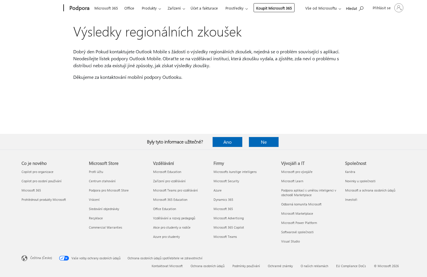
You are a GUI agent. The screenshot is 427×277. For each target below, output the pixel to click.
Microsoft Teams (225, 236)
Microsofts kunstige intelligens (235, 172)
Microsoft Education (167, 172)
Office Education (164, 209)
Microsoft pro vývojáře (297, 172)
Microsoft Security (226, 181)
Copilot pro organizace (37, 172)
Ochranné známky (280, 266)
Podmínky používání (246, 266)
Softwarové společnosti (297, 232)
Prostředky (234, 8)
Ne (264, 142)
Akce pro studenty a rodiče (172, 227)
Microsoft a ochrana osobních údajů (370, 190)
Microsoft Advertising (229, 218)
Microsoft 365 (106, 8)
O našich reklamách (314, 266)
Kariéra (350, 172)
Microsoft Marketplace (297, 213)
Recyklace (96, 218)
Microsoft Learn (292, 181)
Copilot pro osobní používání (41, 181)
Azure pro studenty (166, 236)
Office (129, 8)
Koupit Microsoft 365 (274, 8)
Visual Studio (290, 241)
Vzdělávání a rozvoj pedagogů (174, 218)
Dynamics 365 (223, 199)
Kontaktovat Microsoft (167, 266)
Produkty (149, 8)
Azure (218, 190)
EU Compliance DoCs (351, 266)
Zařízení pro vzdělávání (169, 181)
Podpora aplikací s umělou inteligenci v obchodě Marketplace (308, 192)
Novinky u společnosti (360, 181)
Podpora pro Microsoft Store (109, 190)
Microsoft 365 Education (170, 199)
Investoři (351, 199)
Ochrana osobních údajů (208, 266)
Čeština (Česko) (41, 258)
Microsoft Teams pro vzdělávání (175, 190)
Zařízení (174, 8)
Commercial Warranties (105, 227)
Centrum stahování (102, 181)
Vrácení (94, 199)
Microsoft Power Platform (299, 222)
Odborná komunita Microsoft (301, 204)
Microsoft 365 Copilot (229, 227)
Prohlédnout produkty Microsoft (43, 199)
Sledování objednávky (104, 209)
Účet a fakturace (204, 8)
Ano (227, 142)
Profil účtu (96, 172)
